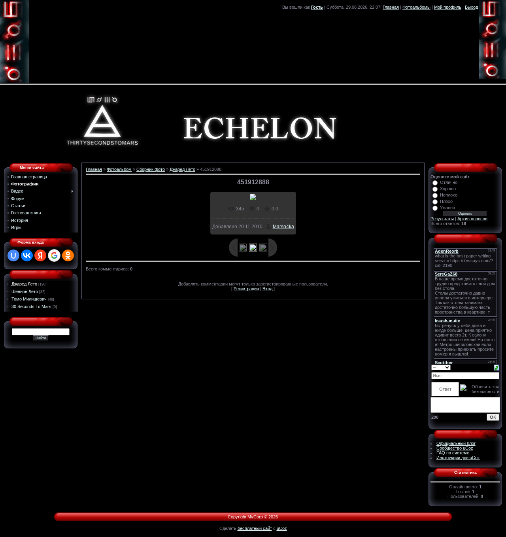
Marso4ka (283, 226)
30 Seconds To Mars (31, 306)
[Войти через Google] (54, 255)
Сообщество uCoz (454, 448)
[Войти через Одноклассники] (68, 255)
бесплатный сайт (255, 528)
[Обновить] (496, 367)
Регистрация (246, 288)
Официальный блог (456, 443)
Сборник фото (150, 169)
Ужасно (447, 207)
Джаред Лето (24, 284)
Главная (391, 7)
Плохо (446, 201)
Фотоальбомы (416, 7)
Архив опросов (472, 218)
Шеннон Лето (24, 291)
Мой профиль (447, 7)
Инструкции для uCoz (458, 457)
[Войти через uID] (13, 255)
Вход (267, 288)
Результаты (442, 218)
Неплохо (448, 195)
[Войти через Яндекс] (40, 255)
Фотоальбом (119, 169)
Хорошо (448, 188)
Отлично (448, 182)
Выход (471, 7)
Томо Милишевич (29, 299)
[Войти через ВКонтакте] (27, 255)
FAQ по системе (452, 452)
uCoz (282, 528)
